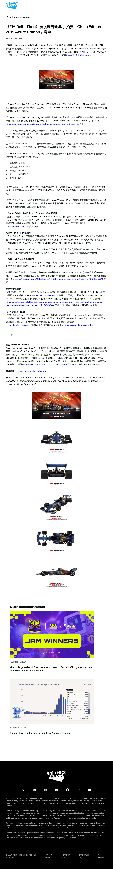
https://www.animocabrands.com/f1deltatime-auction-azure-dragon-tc (42, 124)
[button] (104, 5)
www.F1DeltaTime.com (79, 55)
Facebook (62, 364)
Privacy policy (48, 856)
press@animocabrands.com (31, 371)
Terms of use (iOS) (83, 856)
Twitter (73, 364)
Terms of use (65, 856)
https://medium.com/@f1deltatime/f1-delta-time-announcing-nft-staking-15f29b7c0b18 (59, 279)
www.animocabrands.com (36, 364)
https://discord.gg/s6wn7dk (78, 325)
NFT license (101, 856)
